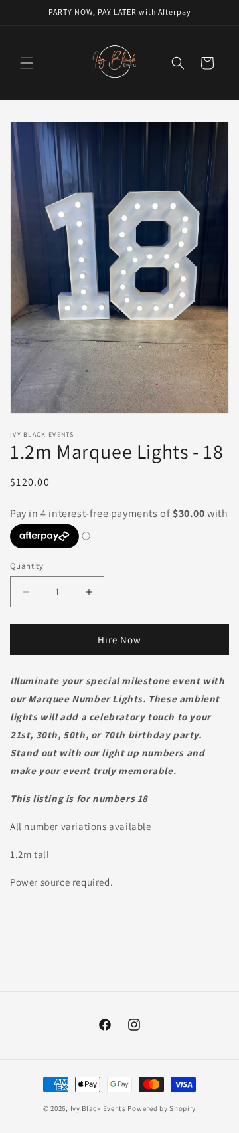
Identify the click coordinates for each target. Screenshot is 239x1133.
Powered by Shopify (161, 1108)
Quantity (26, 565)
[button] (26, 63)
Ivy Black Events (98, 1108)
